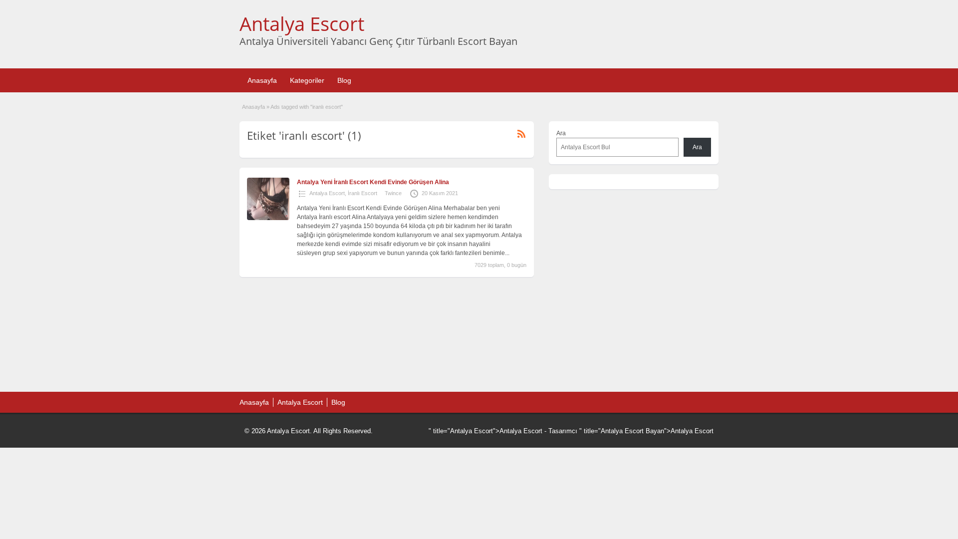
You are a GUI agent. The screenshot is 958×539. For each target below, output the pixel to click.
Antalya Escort (302, 23)
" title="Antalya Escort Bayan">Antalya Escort (646, 431)
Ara (561, 133)
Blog (344, 80)
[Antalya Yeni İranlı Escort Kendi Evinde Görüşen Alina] (268, 218)
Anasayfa (262, 80)
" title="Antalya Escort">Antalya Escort (485, 431)
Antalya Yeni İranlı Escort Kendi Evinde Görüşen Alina (373, 182)
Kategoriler (307, 80)
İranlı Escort (362, 193)
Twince (393, 193)
